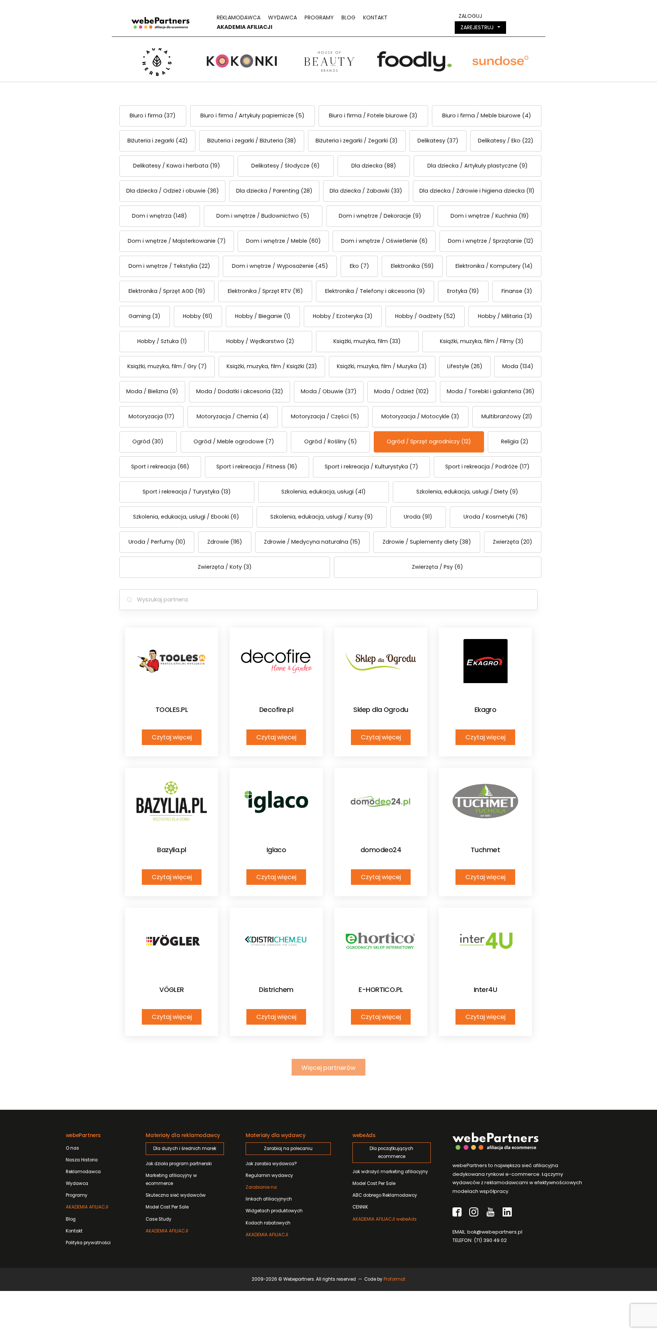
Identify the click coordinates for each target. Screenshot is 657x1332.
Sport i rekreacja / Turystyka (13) (187, 491)
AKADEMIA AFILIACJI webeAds (384, 1219)
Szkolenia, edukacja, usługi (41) (323, 491)
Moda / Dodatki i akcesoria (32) (239, 391)
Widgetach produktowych (274, 1211)
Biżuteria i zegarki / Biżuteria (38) (251, 140)
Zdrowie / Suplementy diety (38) (426, 542)
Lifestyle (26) (464, 366)
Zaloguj (470, 16)
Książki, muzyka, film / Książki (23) (272, 366)
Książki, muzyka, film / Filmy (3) (482, 341)
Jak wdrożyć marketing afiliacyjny (390, 1172)
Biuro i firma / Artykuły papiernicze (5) (252, 115)
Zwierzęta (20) (512, 542)
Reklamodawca (238, 17)
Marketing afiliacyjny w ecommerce (171, 1179)
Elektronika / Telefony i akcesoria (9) (375, 291)
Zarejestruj (477, 27)
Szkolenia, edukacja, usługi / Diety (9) (467, 491)
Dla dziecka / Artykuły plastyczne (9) (477, 165)
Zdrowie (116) (224, 542)
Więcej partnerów (328, 1067)
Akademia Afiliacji (244, 27)
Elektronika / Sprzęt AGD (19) (167, 291)
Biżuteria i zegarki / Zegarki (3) (357, 140)
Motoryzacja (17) (152, 416)
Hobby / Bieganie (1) (262, 316)
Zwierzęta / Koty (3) (225, 567)
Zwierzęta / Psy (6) (437, 567)
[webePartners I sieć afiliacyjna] (160, 22)
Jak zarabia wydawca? (271, 1164)
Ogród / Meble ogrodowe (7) (234, 441)
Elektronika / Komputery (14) (494, 266)
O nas (72, 1148)
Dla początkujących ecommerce (391, 1152)
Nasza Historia (82, 1160)
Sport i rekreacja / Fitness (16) (256, 466)
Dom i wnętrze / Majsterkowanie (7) (177, 241)
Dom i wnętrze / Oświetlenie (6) (384, 241)
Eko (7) (359, 266)
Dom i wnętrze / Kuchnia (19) (490, 216)
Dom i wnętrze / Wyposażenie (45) (280, 266)
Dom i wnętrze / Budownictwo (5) (262, 216)
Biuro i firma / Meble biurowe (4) (486, 115)
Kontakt (375, 17)
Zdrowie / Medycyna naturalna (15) (312, 542)
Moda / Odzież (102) (401, 391)
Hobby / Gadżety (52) (425, 316)
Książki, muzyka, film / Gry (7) (167, 366)
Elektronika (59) (412, 266)
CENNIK (360, 1207)
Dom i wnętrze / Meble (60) (283, 241)
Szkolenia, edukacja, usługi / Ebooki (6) (186, 516)
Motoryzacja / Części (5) (325, 416)
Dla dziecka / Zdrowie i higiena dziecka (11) (477, 191)
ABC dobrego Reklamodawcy (384, 1195)
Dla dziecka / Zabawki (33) (366, 191)
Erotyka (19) (463, 291)
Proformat (394, 1279)
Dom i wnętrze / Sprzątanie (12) (490, 241)
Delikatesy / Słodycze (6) (285, 165)
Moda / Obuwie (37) (329, 391)
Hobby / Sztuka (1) (162, 341)
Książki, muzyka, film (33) (367, 341)
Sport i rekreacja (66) (160, 466)
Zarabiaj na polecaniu (288, 1148)
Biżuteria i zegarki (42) (157, 140)
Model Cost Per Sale (167, 1207)
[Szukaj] (129, 600)
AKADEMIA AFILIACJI (87, 1207)
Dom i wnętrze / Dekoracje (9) (380, 216)
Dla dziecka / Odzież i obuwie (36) (172, 191)
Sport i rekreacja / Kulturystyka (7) (371, 466)
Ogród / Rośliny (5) (330, 441)
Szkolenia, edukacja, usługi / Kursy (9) (321, 516)
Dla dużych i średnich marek (184, 1148)
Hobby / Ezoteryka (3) (343, 316)
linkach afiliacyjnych (269, 1193)
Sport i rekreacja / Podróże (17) (487, 466)
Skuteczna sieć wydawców (176, 1195)
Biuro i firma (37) (153, 115)
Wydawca (282, 17)
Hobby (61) (198, 316)
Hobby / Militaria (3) (505, 316)
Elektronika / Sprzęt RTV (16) (265, 291)
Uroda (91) (418, 516)
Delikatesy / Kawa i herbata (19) (176, 165)
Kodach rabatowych (268, 1223)
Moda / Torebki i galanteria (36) (491, 391)
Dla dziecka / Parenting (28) (274, 191)
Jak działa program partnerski (179, 1164)
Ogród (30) (147, 441)
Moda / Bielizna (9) (152, 391)
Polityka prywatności (88, 1243)
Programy (319, 17)
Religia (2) (514, 441)
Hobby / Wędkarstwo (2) (260, 341)
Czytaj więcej (172, 737)
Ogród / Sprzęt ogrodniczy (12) (429, 441)
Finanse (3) (516, 291)
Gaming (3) (144, 316)
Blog (348, 17)
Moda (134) (517, 366)
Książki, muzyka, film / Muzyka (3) (382, 366)
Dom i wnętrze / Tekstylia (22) (169, 266)
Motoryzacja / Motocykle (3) (420, 416)
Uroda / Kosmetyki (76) (495, 516)
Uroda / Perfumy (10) (157, 542)
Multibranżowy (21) (506, 416)
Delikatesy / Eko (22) (505, 140)
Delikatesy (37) (438, 140)
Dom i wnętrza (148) (159, 216)
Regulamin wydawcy (269, 1175)
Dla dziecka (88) (373, 165)
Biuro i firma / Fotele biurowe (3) (373, 115)
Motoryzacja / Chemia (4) (233, 416)
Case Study (158, 1219)
